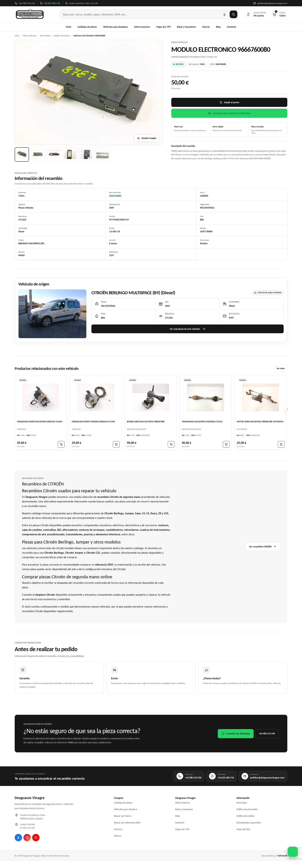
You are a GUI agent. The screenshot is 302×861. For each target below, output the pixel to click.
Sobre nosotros (142, 26)
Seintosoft (282, 855)
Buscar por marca (122, 815)
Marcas (206, 26)
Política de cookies (245, 815)
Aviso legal (241, 802)
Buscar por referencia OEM (127, 822)
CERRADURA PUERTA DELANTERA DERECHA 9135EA (39, 422)
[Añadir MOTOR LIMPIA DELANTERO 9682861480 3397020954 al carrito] (281, 444)
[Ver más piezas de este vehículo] (52, 314)
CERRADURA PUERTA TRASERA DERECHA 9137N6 (93, 422)
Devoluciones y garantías (248, 822)
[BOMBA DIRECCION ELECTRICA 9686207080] (151, 397)
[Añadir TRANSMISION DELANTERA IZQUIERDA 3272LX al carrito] (226, 444)
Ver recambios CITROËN (260, 546)
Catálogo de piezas (87, 26)
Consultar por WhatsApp (238, 733)
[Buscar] (233, 14)
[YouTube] (35, 837)
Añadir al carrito (231, 102)
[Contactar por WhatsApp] (293, 852)
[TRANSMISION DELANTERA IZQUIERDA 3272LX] (205, 397)
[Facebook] (18, 837)
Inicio (68, 26)
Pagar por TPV (163, 26)
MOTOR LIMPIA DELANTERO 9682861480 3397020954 (260, 422)
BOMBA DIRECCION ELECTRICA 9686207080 (145, 422)
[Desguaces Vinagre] (30, 14)
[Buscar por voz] (224, 14)
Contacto (231, 26)
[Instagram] (27, 837)
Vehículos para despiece (115, 26)
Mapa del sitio (243, 829)
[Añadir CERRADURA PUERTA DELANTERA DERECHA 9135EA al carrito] (61, 444)
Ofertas (117, 835)
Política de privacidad (246, 809)
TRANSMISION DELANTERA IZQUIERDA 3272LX (202, 422)
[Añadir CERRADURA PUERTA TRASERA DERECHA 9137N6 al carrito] (116, 444)
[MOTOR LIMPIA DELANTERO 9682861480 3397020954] (260, 397)
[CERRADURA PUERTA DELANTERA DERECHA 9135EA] (41, 397)
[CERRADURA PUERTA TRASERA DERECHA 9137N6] (95, 397)
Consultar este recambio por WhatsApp (231, 113)
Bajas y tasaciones (186, 26)
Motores (118, 829)
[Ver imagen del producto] (22, 154)
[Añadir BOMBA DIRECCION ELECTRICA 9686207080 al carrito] (171, 444)
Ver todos (281, 368)
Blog (218, 26)
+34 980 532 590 (267, 733)
